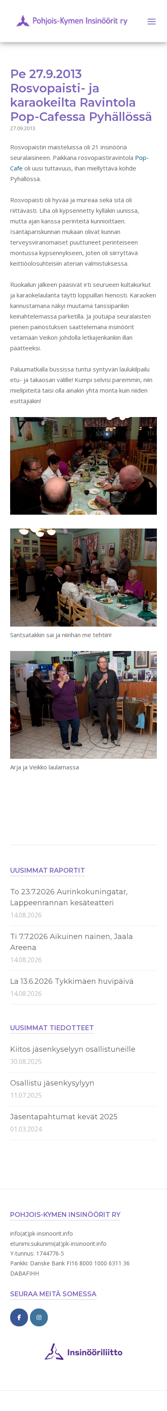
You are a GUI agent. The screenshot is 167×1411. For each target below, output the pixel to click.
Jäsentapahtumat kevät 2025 (64, 1116)
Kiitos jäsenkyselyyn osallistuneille (72, 1049)
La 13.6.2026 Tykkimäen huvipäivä (72, 981)
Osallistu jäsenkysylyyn (52, 1083)
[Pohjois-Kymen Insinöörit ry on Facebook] (19, 1317)
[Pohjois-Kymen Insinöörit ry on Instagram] (39, 1317)
